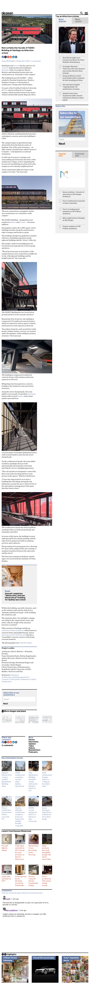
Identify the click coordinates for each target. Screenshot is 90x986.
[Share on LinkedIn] (13, 57)
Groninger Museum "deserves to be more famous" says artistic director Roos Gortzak (74, 69)
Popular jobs (62, 155)
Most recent (78, 20)
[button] (81, 12)
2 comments (36, 61)
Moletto (13, 222)
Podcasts (33, 752)
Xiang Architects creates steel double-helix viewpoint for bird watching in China (73, 78)
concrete (5, 68)
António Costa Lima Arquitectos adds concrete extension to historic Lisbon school (73, 96)
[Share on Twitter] (5, 57)
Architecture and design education (15, 677)
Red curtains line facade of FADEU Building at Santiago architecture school (18, 50)
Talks (31, 746)
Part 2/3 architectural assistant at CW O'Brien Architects (72, 211)
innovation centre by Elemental (14, 635)
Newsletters (34, 750)
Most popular (62, 20)
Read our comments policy (32, 893)
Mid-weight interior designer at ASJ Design (74, 219)
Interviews (33, 742)
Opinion (32, 744)
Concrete (5, 679)
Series (32, 740)
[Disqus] (27, 922)
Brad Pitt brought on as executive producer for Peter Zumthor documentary (73, 60)
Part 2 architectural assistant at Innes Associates (74, 202)
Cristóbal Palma (25, 643)
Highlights (11, 954)
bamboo (20, 396)
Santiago (5, 70)
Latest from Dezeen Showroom (16, 831)
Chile (6, 90)
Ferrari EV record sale (43, 958)
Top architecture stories (67, 16)
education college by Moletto (13, 630)
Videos (32, 748)
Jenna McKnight (8, 61)
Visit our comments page (11, 893)
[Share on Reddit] (11, 57)
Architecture (7, 681)
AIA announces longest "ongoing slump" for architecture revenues (71, 87)
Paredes (23, 222)
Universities (15, 679)
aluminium (31, 394)
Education (25, 679)
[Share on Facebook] (3, 57)
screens (16, 65)
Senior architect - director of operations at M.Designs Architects (73, 194)
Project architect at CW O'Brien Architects (71, 227)
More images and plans (15, 711)
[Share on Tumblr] (16, 57)
